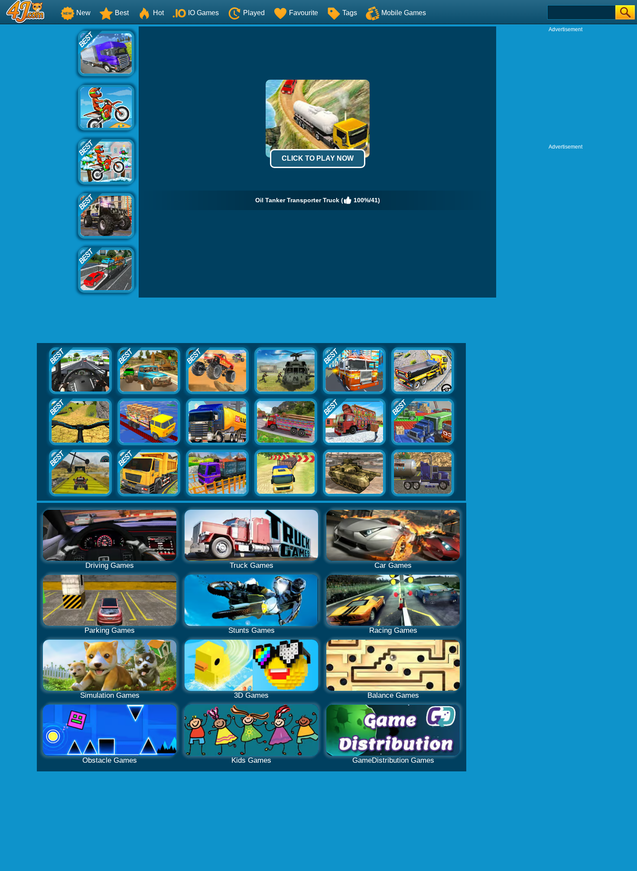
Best (122, 12)
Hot (158, 12)
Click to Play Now (318, 158)
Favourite (303, 12)
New (83, 12)
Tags (349, 12)
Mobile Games (403, 12)
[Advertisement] (39, 156)
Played (254, 12)
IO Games (203, 12)
